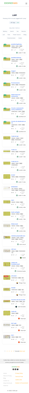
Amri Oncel (22, 244)
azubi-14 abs (22, 182)
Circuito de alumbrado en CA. (18, 122)
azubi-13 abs (22, 195)
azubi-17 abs (22, 52)
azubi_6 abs (22, 207)
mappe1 (13, 71)
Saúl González (22, 306)
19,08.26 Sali (14, 136)
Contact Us (6, 380)
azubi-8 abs (22, 170)
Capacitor (13, 237)
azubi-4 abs (22, 145)
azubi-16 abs (22, 66)
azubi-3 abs (22, 78)
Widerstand (14, 224)
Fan (18, 31)
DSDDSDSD (14, 186)
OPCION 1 (14, 276)
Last (24, 351)
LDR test (13, 249)
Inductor (20, 239)
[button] (18, 50)
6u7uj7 (13, 175)
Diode (20, 38)
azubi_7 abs (22, 219)
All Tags (13, 22)
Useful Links (18, 379)
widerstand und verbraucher (15, 95)
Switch (12, 31)
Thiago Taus (22, 283)
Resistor (23, 31)
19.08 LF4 (14, 149)
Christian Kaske (21, 271)
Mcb (12, 126)
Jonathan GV (22, 116)
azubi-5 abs (22, 90)
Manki (24, 257)
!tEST (12, 200)
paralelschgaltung (16, 44)
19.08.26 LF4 (14, 161)
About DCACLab (7, 383)
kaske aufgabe (15, 212)
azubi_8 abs (22, 231)
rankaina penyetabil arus (18, 236)
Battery (5, 31)
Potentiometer (11, 38)
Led (4, 34)
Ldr (19, 47)
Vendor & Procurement (21, 383)
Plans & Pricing (7, 375)
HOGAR (13, 287)
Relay (25, 34)
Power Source (17, 34)
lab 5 (12, 335)
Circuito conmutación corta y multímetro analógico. (17, 109)
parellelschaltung (16, 57)
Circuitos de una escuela (18, 299)
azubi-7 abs (22, 156)
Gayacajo (23, 318)
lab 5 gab (13, 323)
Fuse (9, 34)
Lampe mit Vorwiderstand (15, 263)
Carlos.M (13, 311)
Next (21, 351)
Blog (4, 378)
